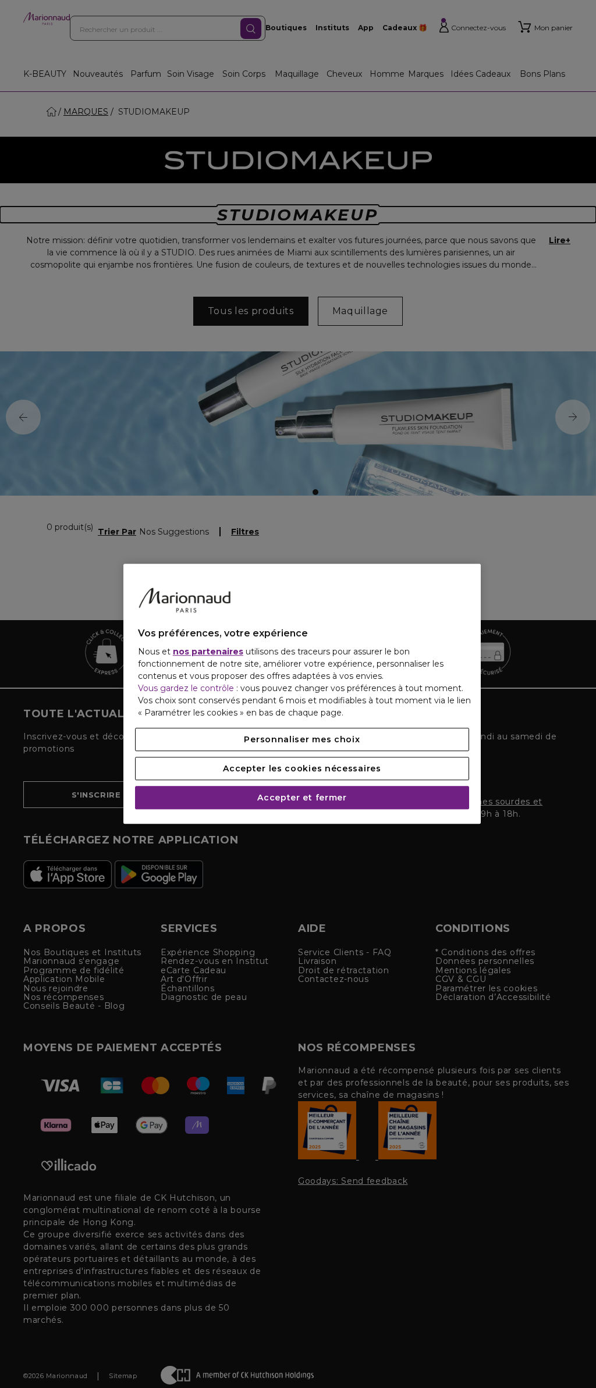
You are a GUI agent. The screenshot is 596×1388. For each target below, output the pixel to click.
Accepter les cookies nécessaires (302, 769)
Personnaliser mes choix (302, 740)
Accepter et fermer (302, 798)
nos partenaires (208, 652)
